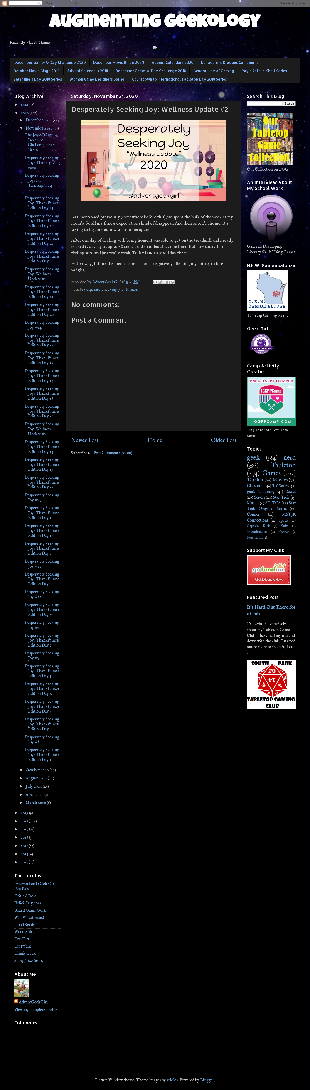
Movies (280, 480)
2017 (25, 829)
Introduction (257, 531)
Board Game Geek (30, 910)
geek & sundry (261, 492)
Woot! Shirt (24, 932)
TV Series (280, 486)
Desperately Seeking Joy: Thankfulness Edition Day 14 (42, 447)
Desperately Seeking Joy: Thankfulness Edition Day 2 (42, 724)
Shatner (284, 532)
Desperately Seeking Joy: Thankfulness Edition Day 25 (42, 203)
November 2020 (39, 128)
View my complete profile (35, 1010)
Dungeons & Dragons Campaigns (229, 62)
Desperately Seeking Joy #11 (42, 595)
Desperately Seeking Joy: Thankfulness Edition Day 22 (42, 256)
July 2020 (34, 786)
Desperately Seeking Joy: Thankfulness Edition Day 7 (42, 610)
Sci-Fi (259, 497)
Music (252, 503)
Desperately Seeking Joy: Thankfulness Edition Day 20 (42, 309)
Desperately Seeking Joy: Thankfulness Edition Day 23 (42, 238)
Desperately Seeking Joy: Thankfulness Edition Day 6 (42, 640)
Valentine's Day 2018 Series (37, 79)
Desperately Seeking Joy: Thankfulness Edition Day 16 (42, 393)
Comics (253, 514)
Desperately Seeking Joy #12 (42, 564)
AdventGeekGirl (33, 1002)
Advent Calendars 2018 (87, 70)
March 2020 (36, 803)
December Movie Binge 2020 (118, 62)
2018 (25, 821)
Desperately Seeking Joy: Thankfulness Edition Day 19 (42, 340)
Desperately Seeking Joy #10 (42, 625)
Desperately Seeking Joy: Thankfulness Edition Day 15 (42, 411)
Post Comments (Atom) (112, 453)
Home (154, 440)
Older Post (224, 440)
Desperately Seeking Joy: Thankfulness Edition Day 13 (42, 464)
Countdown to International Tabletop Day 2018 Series (179, 79)
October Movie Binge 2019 (36, 70)
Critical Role (25, 896)
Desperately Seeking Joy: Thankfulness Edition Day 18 (42, 358)
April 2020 (35, 794)
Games (271, 473)
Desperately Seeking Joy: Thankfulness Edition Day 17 (42, 376)
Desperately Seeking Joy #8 (42, 740)
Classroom (255, 486)
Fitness (131, 289)
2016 (25, 837)
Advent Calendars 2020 (173, 62)
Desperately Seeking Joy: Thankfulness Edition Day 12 (42, 482)
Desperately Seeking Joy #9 (42, 656)
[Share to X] (163, 282)
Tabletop (283, 465)
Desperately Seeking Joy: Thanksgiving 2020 (42, 162)
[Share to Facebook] (168, 282)
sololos (172, 1080)
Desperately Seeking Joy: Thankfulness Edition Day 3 (42, 706)
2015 (25, 846)
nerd (289, 458)
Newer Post (85, 440)
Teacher (255, 480)
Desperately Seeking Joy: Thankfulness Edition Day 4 (42, 688)
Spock (283, 520)
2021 (25, 105)
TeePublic (23, 946)
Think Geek (25, 953)
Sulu (284, 526)
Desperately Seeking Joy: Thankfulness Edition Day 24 (42, 221)
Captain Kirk (258, 526)
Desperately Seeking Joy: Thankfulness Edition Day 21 (42, 292)
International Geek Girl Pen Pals (34, 887)
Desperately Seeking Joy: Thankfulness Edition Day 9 (42, 548)
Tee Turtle (23, 939)
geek (253, 458)
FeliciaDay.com (27, 903)
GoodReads (24, 925)
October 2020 (38, 770)
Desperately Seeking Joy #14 (42, 325)
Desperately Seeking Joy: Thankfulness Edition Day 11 (42, 513)
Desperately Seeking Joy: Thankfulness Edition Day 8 (42, 579)
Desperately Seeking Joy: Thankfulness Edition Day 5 (42, 671)
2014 (25, 854)
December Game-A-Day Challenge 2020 (50, 62)
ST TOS (272, 503)
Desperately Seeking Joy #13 (42, 498)
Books (290, 492)
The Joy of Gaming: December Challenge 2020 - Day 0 (42, 143)
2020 (25, 113)
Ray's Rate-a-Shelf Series (264, 70)
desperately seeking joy (103, 289)
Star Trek (281, 497)
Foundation (255, 538)
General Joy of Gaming (213, 70)
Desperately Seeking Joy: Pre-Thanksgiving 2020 (42, 183)
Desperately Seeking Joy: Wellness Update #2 (42, 274)
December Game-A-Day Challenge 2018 (151, 70)
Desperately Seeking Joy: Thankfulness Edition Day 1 (42, 754)
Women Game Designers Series (97, 79)
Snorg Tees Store (28, 960)
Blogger (207, 1080)
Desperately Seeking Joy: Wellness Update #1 (42, 429)
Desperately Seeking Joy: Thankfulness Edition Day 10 (42, 530)
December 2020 (39, 120)
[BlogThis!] (159, 282)
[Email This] (155, 282)
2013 (25, 862)
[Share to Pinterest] (172, 282)
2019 (25, 813)
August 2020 (37, 778)
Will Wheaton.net (29, 917)
